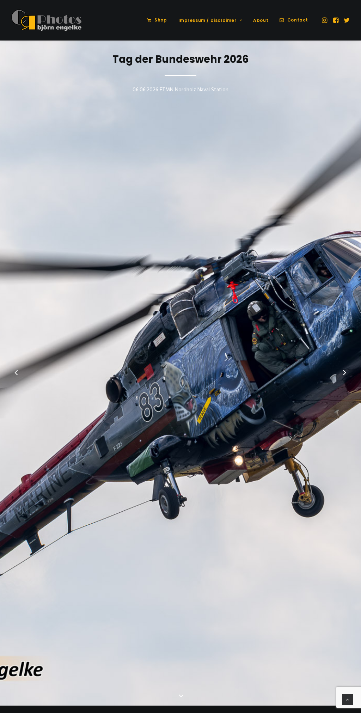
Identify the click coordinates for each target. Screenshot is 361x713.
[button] (325, 20)
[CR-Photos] (46, 20)
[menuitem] (157, 20)
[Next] (344, 373)
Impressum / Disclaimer (207, 20)
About (260, 20)
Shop (160, 20)
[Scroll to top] (347, 699)
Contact (297, 20)
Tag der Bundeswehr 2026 (180, 59)
